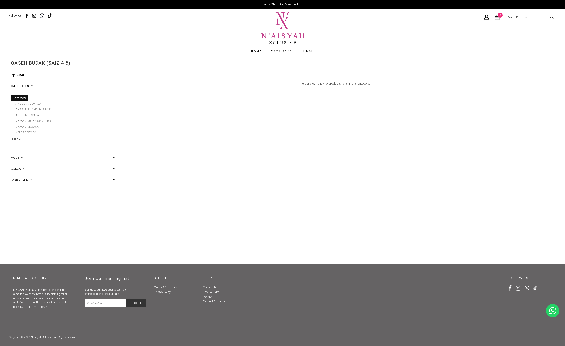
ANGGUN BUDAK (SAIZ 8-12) (33, 110)
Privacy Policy (162, 292)
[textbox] (530, 17)
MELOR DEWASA (25, 132)
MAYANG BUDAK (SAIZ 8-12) (33, 121)
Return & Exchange (214, 301)
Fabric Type (20, 180)
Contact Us (209, 287)
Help (207, 278)
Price (16, 157)
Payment (208, 297)
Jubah (307, 51)
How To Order (211, 292)
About (160, 278)
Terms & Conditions (166, 287)
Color (17, 168)
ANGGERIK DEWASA (28, 104)
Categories (21, 86)
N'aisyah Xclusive (41, 337)
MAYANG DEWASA (27, 127)
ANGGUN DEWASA (27, 115)
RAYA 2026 (281, 51)
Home (256, 51)
